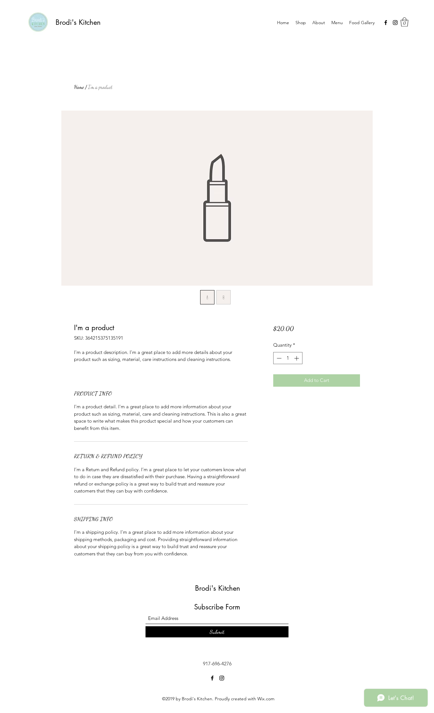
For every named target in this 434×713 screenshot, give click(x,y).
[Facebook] (386, 22)
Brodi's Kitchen (78, 22)
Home (79, 87)
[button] (404, 22)
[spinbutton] (287, 358)
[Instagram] (395, 22)
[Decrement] (278, 358)
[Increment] (297, 358)
